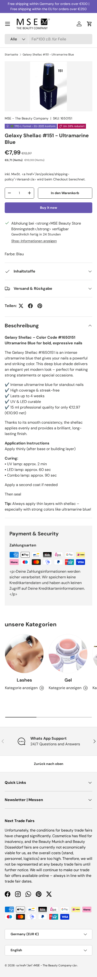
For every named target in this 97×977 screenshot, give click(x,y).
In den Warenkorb (65, 193)
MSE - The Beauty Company (26, 118)
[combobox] (48, 39)
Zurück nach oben (48, 764)
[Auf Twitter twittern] (21, 306)
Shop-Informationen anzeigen (34, 241)
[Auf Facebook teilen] (30, 306)
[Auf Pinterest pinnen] (39, 306)
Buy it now (48, 207)
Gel (68, 680)
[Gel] (68, 653)
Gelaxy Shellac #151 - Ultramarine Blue (48, 54)
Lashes (24, 680)
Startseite (11, 54)
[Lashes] (24, 653)
